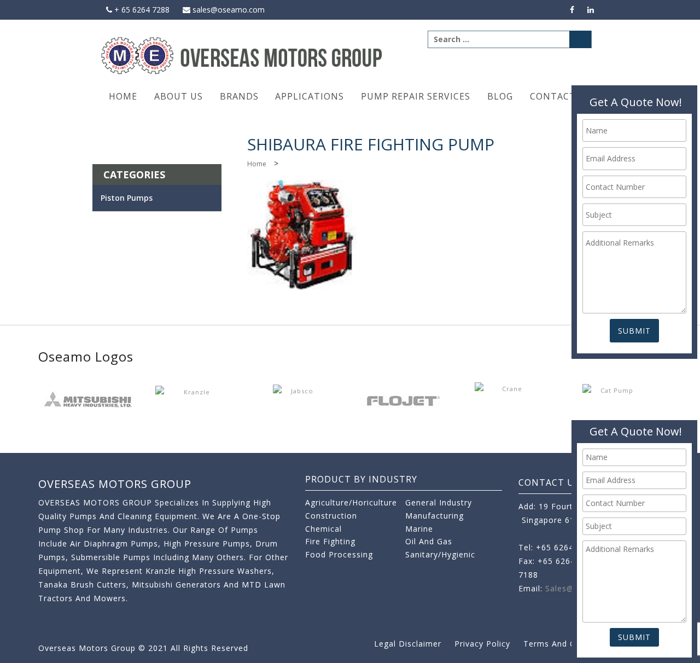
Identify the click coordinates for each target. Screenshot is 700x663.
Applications (309, 96)
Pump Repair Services (415, 96)
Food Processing (339, 554)
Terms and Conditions (568, 643)
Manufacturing (434, 515)
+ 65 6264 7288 (141, 9)
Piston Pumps (127, 198)
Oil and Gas (428, 541)
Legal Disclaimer (407, 643)
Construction (331, 515)
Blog (500, 96)
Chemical (323, 529)
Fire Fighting (330, 541)
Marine (419, 529)
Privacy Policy (482, 643)
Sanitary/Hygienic (440, 554)
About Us (178, 96)
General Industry (438, 502)
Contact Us (560, 96)
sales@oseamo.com (227, 9)
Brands (239, 96)
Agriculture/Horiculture (351, 502)
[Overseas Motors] (242, 55)
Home (123, 96)
